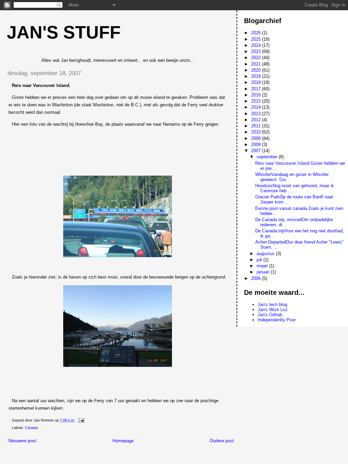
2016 (256, 94)
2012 (256, 119)
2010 (256, 132)
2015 (256, 101)
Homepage (123, 440)
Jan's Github (270, 314)
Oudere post (222, 440)
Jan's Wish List (273, 309)
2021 (256, 64)
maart (263, 265)
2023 (256, 51)
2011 (256, 125)
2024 (256, 45)
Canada (31, 428)
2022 (256, 57)
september (268, 156)
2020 (256, 70)
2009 (256, 138)
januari (264, 271)
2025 (256, 39)
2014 (256, 107)
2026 (256, 32)
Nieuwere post (22, 440)
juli (260, 259)
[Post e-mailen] (80, 420)
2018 (256, 82)
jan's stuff (64, 32)
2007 (256, 150)
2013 (256, 113)
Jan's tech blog (272, 304)
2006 (256, 278)
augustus (266, 253)
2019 (256, 76)
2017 (256, 88)
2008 (256, 144)
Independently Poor (277, 319)
